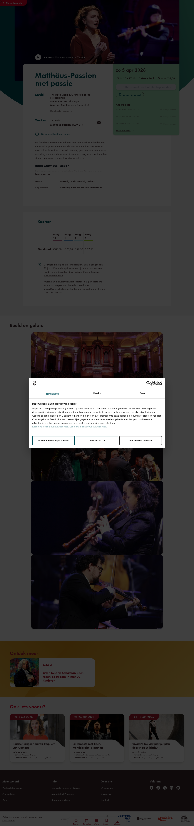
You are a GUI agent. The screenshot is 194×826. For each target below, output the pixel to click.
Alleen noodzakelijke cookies (53, 440)
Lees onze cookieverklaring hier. (50, 426)
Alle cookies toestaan (140, 440)
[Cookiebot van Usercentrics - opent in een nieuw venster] (148, 383)
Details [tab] (97, 393)
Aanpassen (95, 440)
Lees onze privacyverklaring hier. (88, 426)
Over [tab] (142, 393)
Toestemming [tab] (51, 393)
